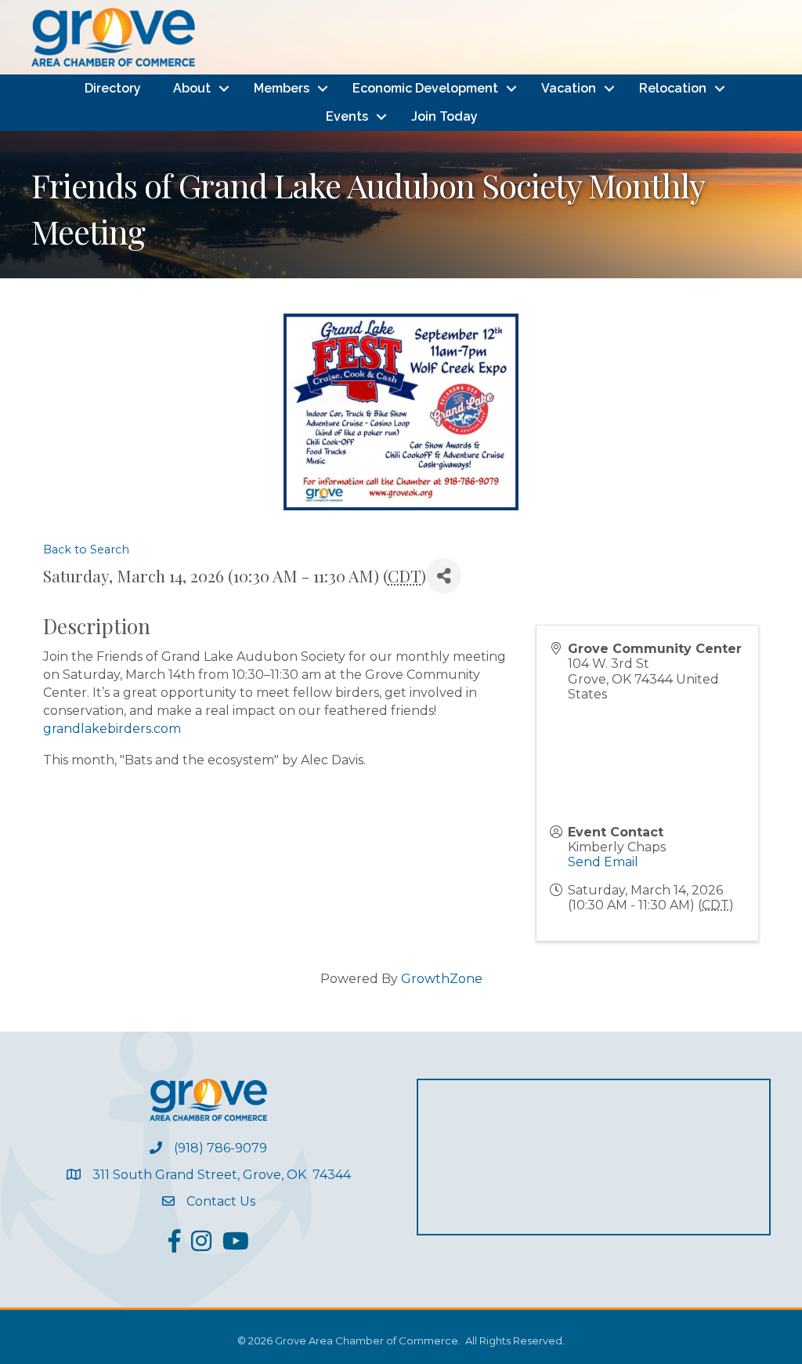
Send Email (603, 861)
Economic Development (425, 88)
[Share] (443, 575)
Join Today (444, 116)
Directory (113, 88)
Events (347, 116)
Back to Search (86, 549)
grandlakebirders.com (112, 728)
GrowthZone (441, 978)
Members (281, 88)
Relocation (672, 88)
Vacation (568, 88)
